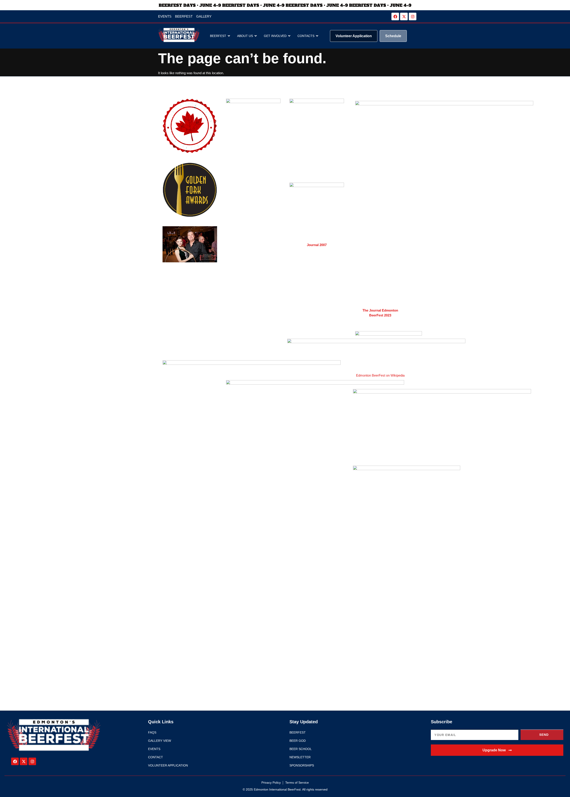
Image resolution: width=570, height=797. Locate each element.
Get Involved (275, 36)
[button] (497, 750)
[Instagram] (412, 16)
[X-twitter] (404, 16)
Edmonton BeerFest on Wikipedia (380, 375)
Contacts (305, 36)
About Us (245, 36)
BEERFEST (218, 36)
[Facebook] (395, 16)
